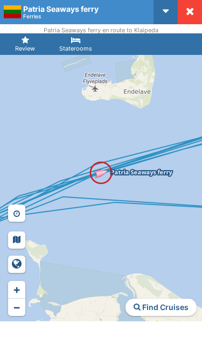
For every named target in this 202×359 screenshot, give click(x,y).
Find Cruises (165, 307)
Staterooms (75, 48)
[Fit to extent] (16, 264)
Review (25, 48)
